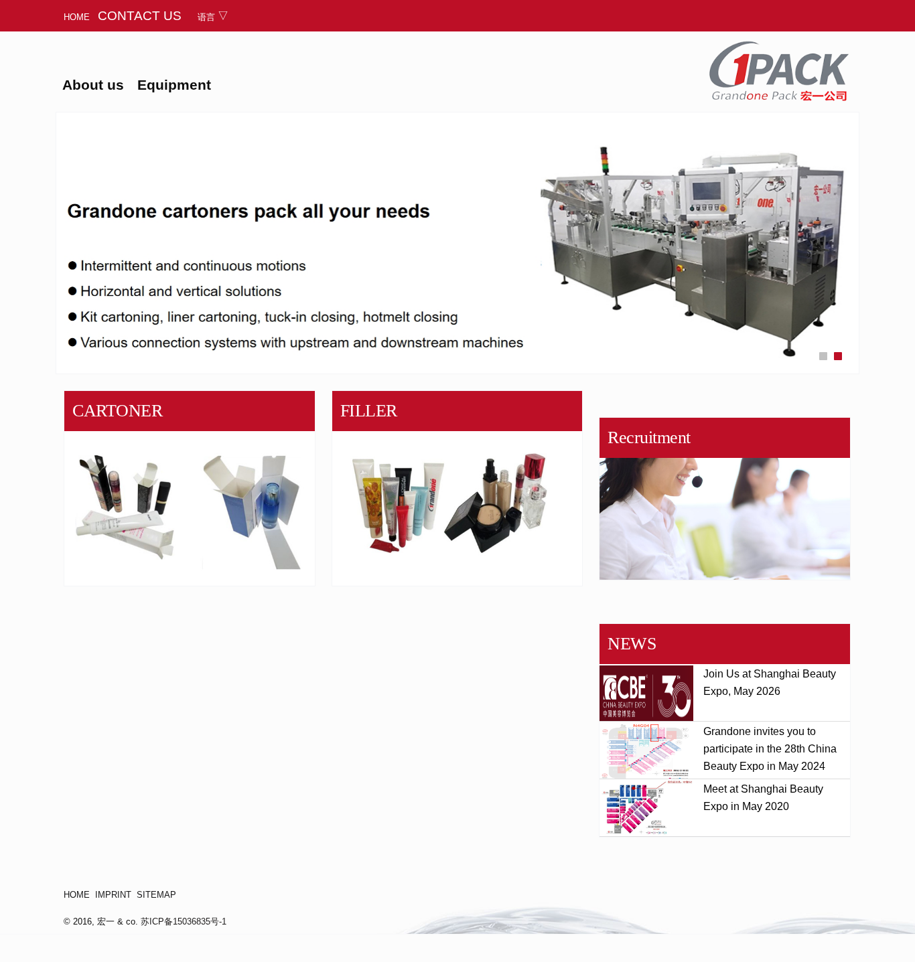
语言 (206, 17)
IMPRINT (113, 895)
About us (93, 84)
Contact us (140, 15)
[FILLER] (457, 488)
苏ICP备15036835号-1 (183, 921)
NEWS (632, 643)
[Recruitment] (725, 499)
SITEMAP (156, 895)
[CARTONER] (189, 488)
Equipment (174, 84)
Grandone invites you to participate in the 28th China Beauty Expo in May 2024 (770, 749)
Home (77, 17)
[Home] (779, 71)
